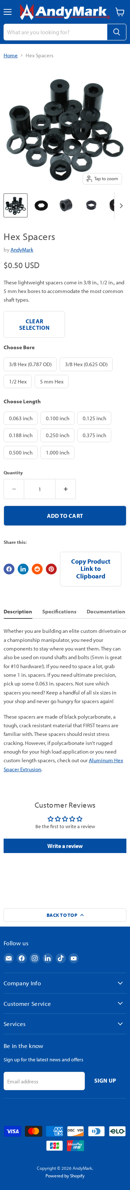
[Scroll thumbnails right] (120, 205)
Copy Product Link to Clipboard (90, 568)
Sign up (105, 1080)
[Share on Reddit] (37, 569)
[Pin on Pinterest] (51, 569)
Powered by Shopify (65, 1175)
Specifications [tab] (59, 611)
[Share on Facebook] (9, 569)
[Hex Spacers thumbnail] (15, 205)
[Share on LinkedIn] (23, 569)
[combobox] (55, 32)
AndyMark (21, 249)
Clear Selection (34, 324)
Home (11, 55)
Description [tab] (18, 611)
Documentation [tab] (106, 611)
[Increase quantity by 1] (66, 489)
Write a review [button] (65, 845)
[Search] (116, 32)
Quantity (13, 472)
